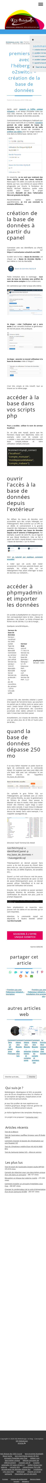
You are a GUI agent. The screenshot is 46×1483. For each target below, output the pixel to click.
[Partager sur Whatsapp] (10, 974)
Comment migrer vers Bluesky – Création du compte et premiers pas (36, 1053)
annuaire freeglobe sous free (15, 1458)
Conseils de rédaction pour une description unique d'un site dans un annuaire (25, 1176)
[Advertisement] (14, 1237)
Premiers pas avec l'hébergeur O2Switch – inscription (15, 994)
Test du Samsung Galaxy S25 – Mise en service (23, 1154)
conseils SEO (15, 1467)
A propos (5, 1479)
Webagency (25, 1481)
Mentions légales (35, 1479)
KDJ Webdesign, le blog (12, 42)
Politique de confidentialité (19, 1479)
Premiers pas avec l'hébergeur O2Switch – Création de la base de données (24, 71)
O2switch (39, 123)
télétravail (21, 1472)
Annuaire (16, 1481)
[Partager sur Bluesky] (27, 974)
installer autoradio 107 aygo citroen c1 (21, 1464)
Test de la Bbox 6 (11, 1134)
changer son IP (24, 1463)
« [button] (15, 994)
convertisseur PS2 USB (31, 1467)
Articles (21, 1443)
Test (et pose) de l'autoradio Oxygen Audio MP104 (24, 1169)
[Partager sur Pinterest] (42, 974)
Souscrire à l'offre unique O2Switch (24, 936)
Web (21, 42)
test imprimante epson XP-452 (27, 1456)
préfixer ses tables (14, 132)
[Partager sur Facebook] (37, 974)
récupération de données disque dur (16, 1469)
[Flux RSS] (26, 978)
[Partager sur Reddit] (20, 978)
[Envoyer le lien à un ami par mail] (31, 978)
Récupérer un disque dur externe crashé (21, 1180)
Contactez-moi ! (32, 1119)
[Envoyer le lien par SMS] (15, 974)
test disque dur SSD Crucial (11, 1454)
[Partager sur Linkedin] (32, 974)
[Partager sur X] (21, 974)
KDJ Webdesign (22, 1441)
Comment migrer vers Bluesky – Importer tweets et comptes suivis (28, 1052)
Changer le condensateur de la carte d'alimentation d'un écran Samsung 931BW (25, 1193)
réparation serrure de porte (26, 1474)
